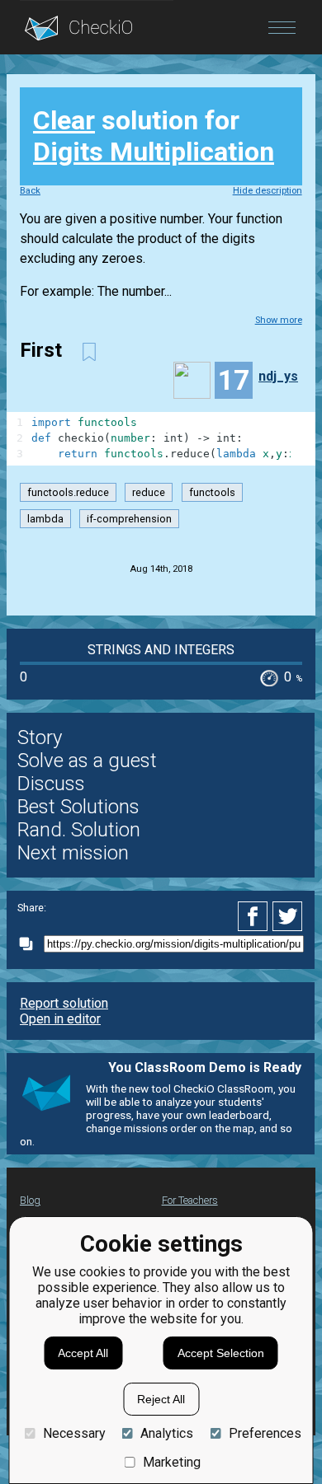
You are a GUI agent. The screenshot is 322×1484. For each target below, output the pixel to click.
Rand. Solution (78, 829)
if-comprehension (129, 519)
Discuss (51, 783)
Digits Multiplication (153, 151)
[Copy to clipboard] (30, 944)
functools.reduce (68, 492)
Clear (64, 120)
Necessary (74, 1433)
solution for (153, 136)
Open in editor (60, 1019)
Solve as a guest (87, 760)
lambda (45, 519)
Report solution (64, 1003)
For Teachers (190, 1200)
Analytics (166, 1433)
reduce (148, 492)
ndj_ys (278, 376)
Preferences (265, 1433)
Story (39, 737)
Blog (30, 1200)
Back (30, 190)
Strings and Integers (161, 650)
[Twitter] (288, 916)
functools (212, 492)
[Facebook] (255, 916)
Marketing (172, 1462)
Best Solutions (78, 806)
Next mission (73, 852)
